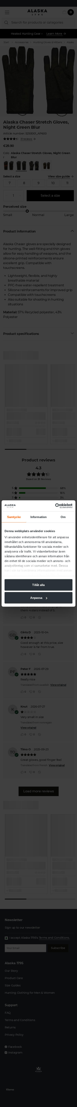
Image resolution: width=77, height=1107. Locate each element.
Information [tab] (38, 516)
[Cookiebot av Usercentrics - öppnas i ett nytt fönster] (55, 506)
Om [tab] (63, 516)
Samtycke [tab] (14, 516)
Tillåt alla (38, 584)
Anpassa (36, 597)
